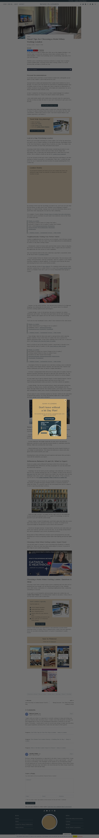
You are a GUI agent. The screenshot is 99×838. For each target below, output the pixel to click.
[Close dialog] (65, 400)
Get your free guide (49, 418)
